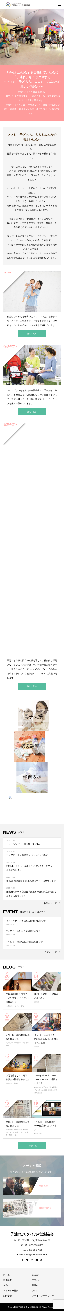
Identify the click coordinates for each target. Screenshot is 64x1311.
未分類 (36, 1002)
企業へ (6, 1285)
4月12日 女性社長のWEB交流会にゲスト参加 (45, 1125)
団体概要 (7, 1280)
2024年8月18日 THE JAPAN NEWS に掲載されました (45, 1079)
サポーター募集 (10, 1290)
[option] (32, 37)
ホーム (6, 1275)
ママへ (35, 1280)
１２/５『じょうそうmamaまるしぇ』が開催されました (46, 1038)
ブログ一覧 (32, 1146)
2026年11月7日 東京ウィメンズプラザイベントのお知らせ (18, 998)
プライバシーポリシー (43, 1295)
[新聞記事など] (32, 1199)
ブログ (35, 1290)
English (35, 1275)
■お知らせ (9, 1006)
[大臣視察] (32, 1177)
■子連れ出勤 (46, 1087)
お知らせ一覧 (50, 903)
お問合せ (7, 1295)
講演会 (16, 1083)
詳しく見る (32, 334)
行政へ (35, 1285)
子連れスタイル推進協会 (32, 1234)
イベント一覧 (50, 952)
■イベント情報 (19, 1006)
